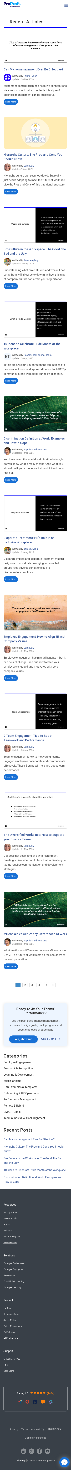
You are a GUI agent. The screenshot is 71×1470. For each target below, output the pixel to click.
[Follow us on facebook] (39, 1451)
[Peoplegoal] (14, 5)
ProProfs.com (9, 1332)
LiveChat (7, 1308)
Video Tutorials (10, 1218)
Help (5, 1365)
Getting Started (10, 1212)
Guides (6, 1224)
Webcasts (7, 1230)
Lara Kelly (29, 165)
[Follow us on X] (31, 1451)
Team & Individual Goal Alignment (24, 1118)
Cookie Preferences (35, 1437)
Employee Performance (13, 1263)
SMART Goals (12, 1111)
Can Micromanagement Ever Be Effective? (33, 69)
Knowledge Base (11, 1314)
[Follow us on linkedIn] (23, 1451)
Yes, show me (23, 1039)
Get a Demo (48, 1038)
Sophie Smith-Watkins (35, 449)
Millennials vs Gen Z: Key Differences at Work (35, 934)
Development (9, 1275)
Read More (10, 102)
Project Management (12, 1326)
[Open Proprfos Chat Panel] (64, 1462)
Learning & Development (18, 1074)
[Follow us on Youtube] (47, 1451)
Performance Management (20, 1099)
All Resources (10, 1242)
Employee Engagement (18, 1062)
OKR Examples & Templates (20, 1087)
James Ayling (31, 260)
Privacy (14, 1429)
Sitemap (21, 1460)
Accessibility (37, 1429)
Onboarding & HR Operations (21, 1093)
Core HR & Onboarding (13, 1281)
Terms (24, 1429)
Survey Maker (9, 1320)
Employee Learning (12, 1287)
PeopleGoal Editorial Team (38, 355)
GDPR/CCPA (54, 1429)
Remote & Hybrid (14, 1105)
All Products (9, 1338)
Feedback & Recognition (18, 1068)
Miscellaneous (12, 1080)
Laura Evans (30, 76)
